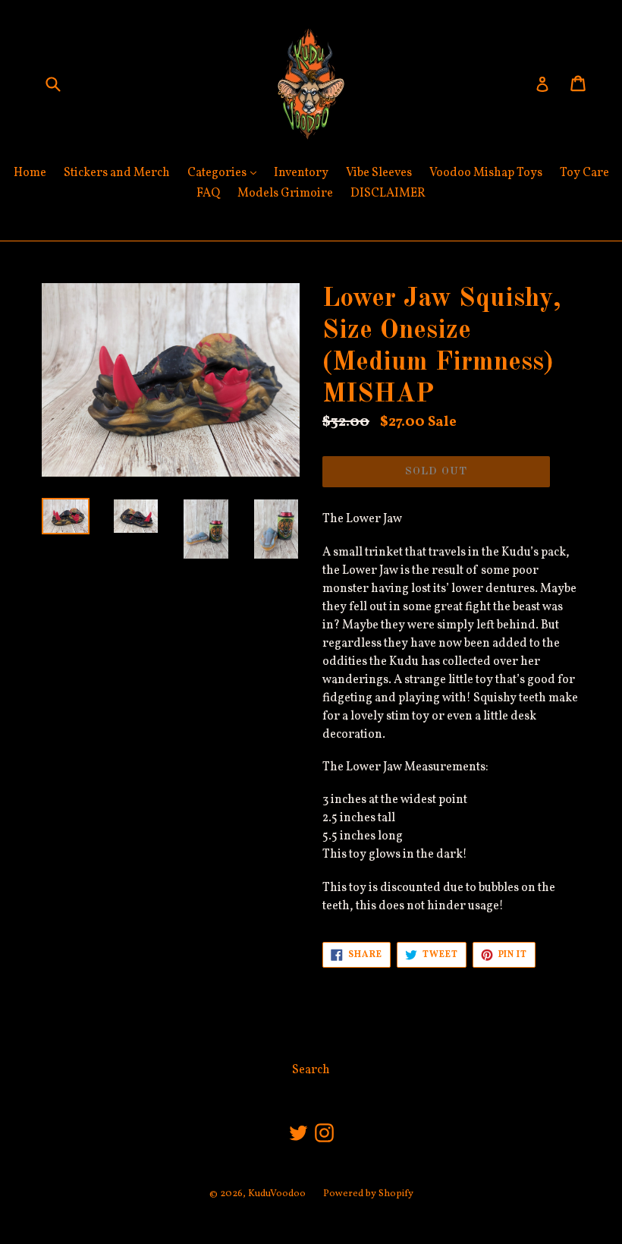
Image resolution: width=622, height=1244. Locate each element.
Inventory (301, 173)
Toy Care (584, 173)
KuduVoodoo (277, 1194)
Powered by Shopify (368, 1194)
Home (30, 173)
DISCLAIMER (388, 193)
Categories (225, 172)
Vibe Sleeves (379, 173)
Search (311, 1070)
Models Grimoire (285, 193)
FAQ (208, 193)
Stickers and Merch (117, 173)
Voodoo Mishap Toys (485, 173)
